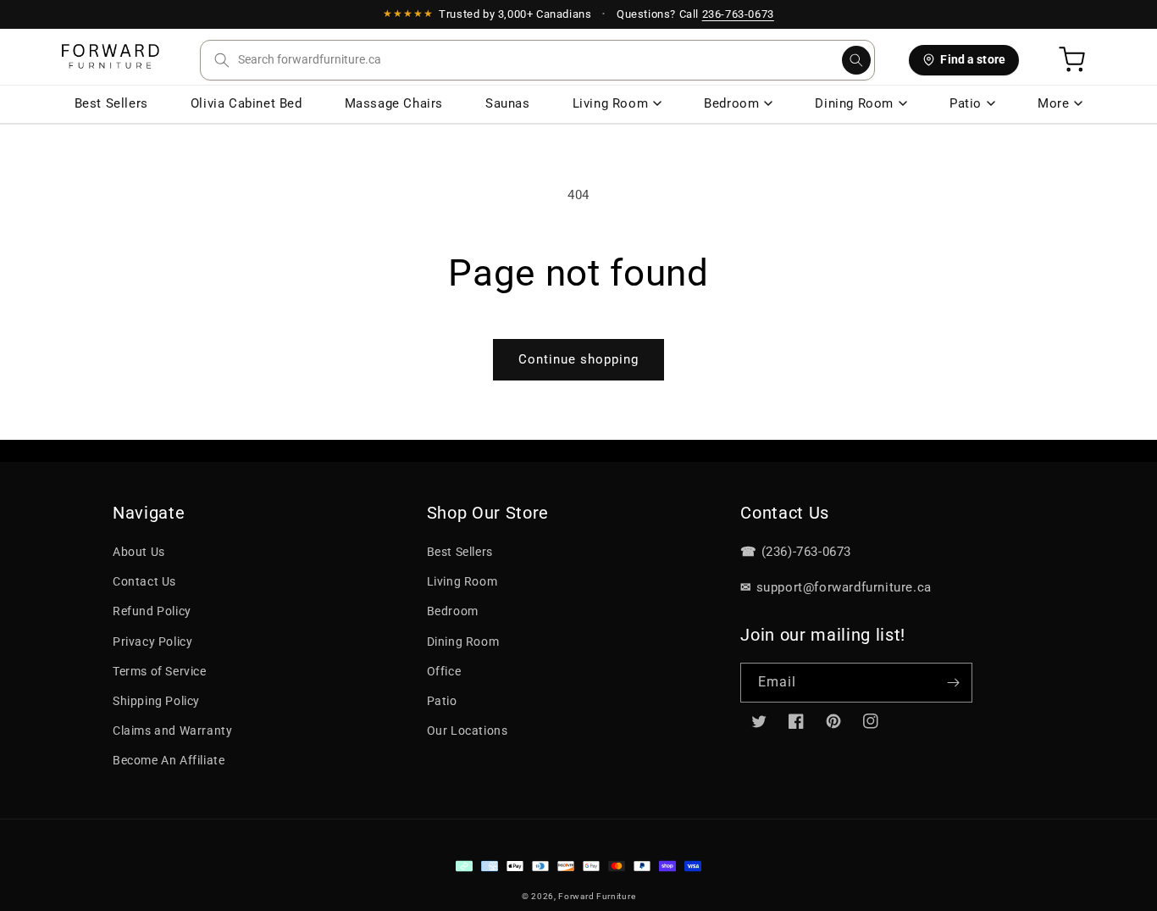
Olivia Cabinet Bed (246, 103)
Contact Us (144, 581)
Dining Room (854, 103)
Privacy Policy (152, 641)
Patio (965, 103)
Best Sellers (111, 103)
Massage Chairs (394, 103)
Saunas (507, 103)
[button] (537, 60)
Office (444, 671)
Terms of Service (160, 671)
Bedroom (731, 103)
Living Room (611, 103)
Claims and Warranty (172, 730)
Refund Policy (152, 611)
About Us (139, 551)
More (1053, 103)
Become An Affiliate (168, 760)
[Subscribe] (953, 683)
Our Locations (467, 730)
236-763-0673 (738, 14)
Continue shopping (578, 359)
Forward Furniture (596, 896)
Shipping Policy (156, 701)
